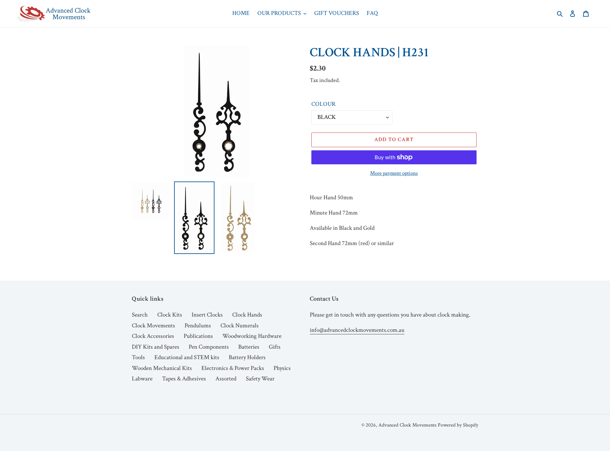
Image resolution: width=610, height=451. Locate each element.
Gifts (275, 347)
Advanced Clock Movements (407, 425)
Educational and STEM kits (186, 357)
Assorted (225, 379)
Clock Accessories (153, 336)
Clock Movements (153, 326)
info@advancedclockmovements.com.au (357, 330)
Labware (142, 379)
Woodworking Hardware (251, 336)
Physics (282, 368)
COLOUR (323, 104)
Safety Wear (260, 379)
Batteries (248, 347)
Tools (138, 357)
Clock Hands (247, 315)
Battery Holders (247, 357)
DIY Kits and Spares (155, 347)
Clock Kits (169, 315)
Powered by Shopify (458, 425)
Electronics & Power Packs (232, 368)
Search (140, 315)
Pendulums (198, 326)
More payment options (394, 173)
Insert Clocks (207, 315)
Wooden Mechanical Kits (162, 368)
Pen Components (209, 347)
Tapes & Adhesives (184, 379)
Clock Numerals (239, 326)
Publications (198, 336)
